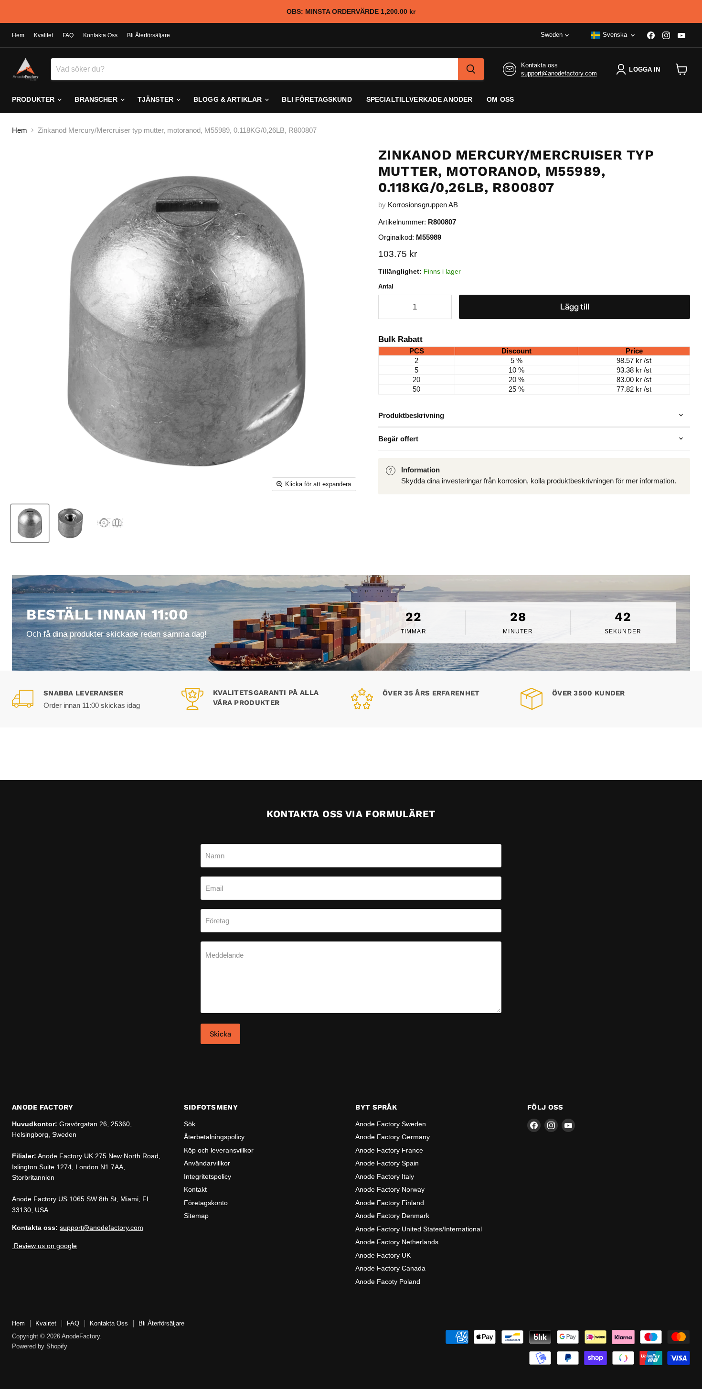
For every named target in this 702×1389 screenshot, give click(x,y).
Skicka (220, 1033)
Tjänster (156, 99)
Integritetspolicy (207, 1176)
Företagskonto (206, 1203)
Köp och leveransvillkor (219, 1150)
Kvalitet (43, 35)
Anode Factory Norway (390, 1189)
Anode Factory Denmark (392, 1215)
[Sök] (471, 69)
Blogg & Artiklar (228, 99)
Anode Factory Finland (389, 1203)
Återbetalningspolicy (214, 1137)
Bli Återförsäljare (148, 35)
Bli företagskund (316, 99)
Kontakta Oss (100, 35)
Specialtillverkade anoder (419, 99)
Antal (386, 286)
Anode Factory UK (383, 1255)
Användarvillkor (207, 1163)
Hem (18, 35)
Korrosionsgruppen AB (423, 205)
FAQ (68, 35)
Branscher (96, 99)
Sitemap (196, 1215)
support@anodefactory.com (559, 73)
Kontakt (195, 1189)
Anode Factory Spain (387, 1163)
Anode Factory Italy (384, 1176)
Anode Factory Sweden (390, 1124)
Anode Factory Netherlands (396, 1242)
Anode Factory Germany (392, 1137)
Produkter (34, 99)
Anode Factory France (389, 1150)
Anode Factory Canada (390, 1268)
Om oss (500, 99)
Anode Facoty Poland (387, 1281)
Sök (189, 1124)
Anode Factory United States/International (418, 1229)
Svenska (615, 34)
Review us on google (44, 1246)
